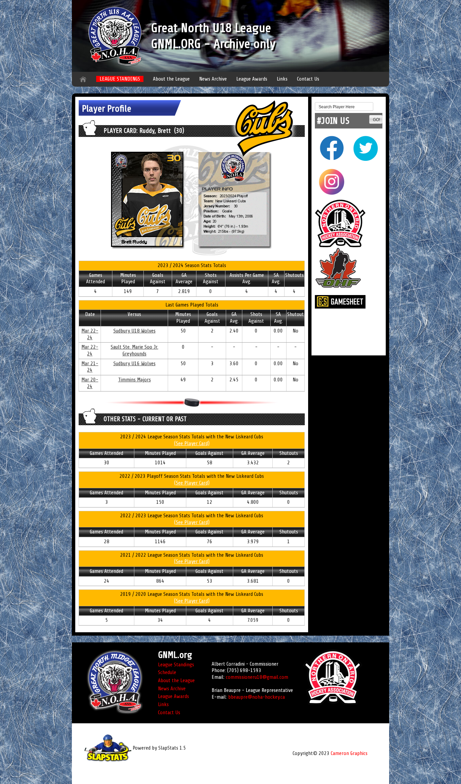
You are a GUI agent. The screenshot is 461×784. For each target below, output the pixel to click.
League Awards (251, 79)
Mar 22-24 (89, 334)
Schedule (167, 672)
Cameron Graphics (349, 753)
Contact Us (308, 79)
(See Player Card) (192, 443)
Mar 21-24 (89, 366)
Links (282, 79)
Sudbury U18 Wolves (134, 331)
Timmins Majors (134, 380)
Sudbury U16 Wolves (134, 363)
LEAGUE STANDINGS (120, 79)
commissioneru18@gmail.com (257, 677)
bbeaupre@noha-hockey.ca (256, 697)
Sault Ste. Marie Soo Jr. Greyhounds (134, 350)
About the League (171, 79)
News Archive (213, 79)
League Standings (176, 665)
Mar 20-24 (89, 383)
